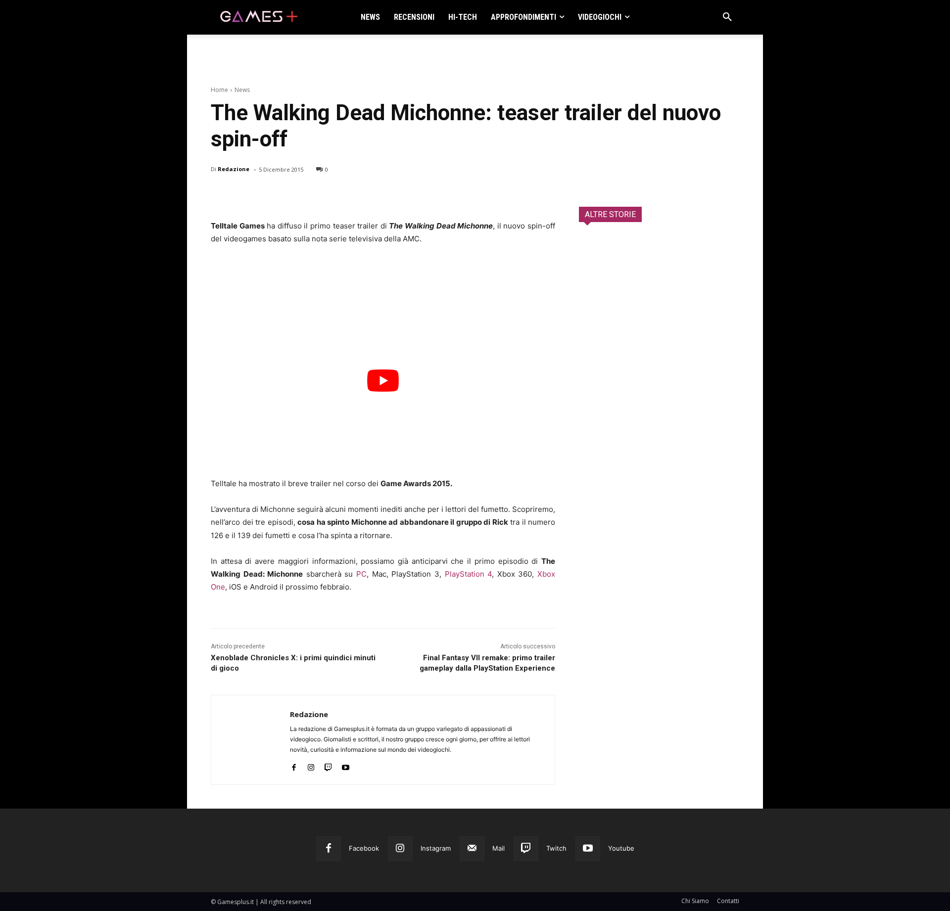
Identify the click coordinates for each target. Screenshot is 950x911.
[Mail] (472, 848)
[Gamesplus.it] (258, 17)
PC (361, 574)
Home (219, 90)
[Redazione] (251, 740)
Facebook (364, 848)
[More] (335, 195)
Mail (498, 848)
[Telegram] (312, 195)
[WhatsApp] (289, 195)
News (242, 90)
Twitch (556, 848)
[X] (243, 195)
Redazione (233, 169)
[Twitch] (328, 765)
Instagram (436, 848)
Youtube (621, 848)
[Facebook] (221, 195)
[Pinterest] (266, 195)
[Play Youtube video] (383, 380)
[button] (727, 17)
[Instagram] (311, 765)
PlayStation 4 (468, 574)
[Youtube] (345, 765)
